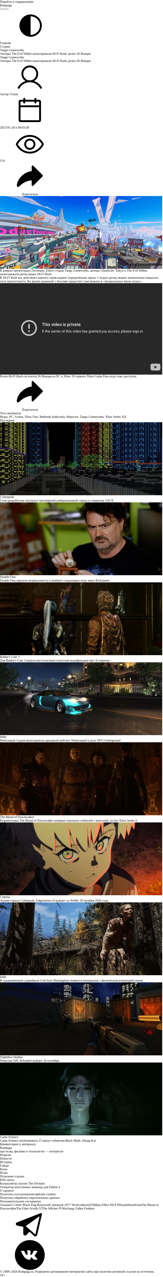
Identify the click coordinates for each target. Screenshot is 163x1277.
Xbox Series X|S (115, 416)
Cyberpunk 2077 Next (63, 1205)
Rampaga (6, 5)
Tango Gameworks (12, 50)
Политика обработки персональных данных (30, 1197)
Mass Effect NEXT (106, 1205)
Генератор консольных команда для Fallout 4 (30, 1187)
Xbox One (31, 416)
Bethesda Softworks (52, 416)
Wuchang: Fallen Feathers (78, 1208)
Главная (5, 43)
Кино (3, 1169)
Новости (72, 416)
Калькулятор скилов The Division (22, 1183)
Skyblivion (135, 1205)
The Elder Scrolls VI (29, 1208)
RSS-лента (7, 1180)
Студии (5, 46)
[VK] (81, 1255)
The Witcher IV (52, 1208)
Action (19, 416)
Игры (4, 416)
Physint (123, 1205)
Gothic (82, 1205)
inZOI (90, 1205)
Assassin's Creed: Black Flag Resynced (24, 1205)
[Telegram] (81, 1225)
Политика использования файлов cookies (28, 1194)
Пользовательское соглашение (20, 1201)
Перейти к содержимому (17, 1)
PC (11, 416)
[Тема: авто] (30, 25)
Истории (6, 1162)
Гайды (4, 1165)
